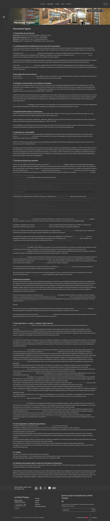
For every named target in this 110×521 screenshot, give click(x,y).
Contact (68, 4)
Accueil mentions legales (21, 20)
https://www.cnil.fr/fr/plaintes (61, 240)
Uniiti (95, 517)
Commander (50, 4)
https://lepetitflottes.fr (30, 53)
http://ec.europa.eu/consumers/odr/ (28, 437)
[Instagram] (4, 17)
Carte (62, 4)
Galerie (57, 4)
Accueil (43, 4)
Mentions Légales (40, 506)
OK (93, 510)
